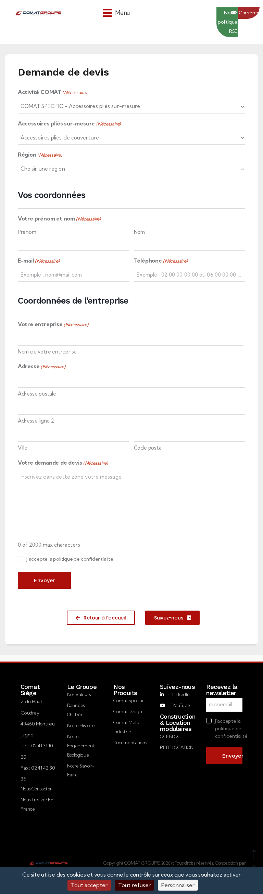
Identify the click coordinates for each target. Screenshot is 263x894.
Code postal (148, 447)
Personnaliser (178, 885)
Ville (22, 447)
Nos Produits (125, 690)
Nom (139, 232)
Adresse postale (37, 393)
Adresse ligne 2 (36, 420)
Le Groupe (82, 687)
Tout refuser (134, 885)
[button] (116, 13)
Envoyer (44, 580)
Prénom (27, 232)
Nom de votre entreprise (47, 351)
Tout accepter (89, 885)
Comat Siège (30, 690)
